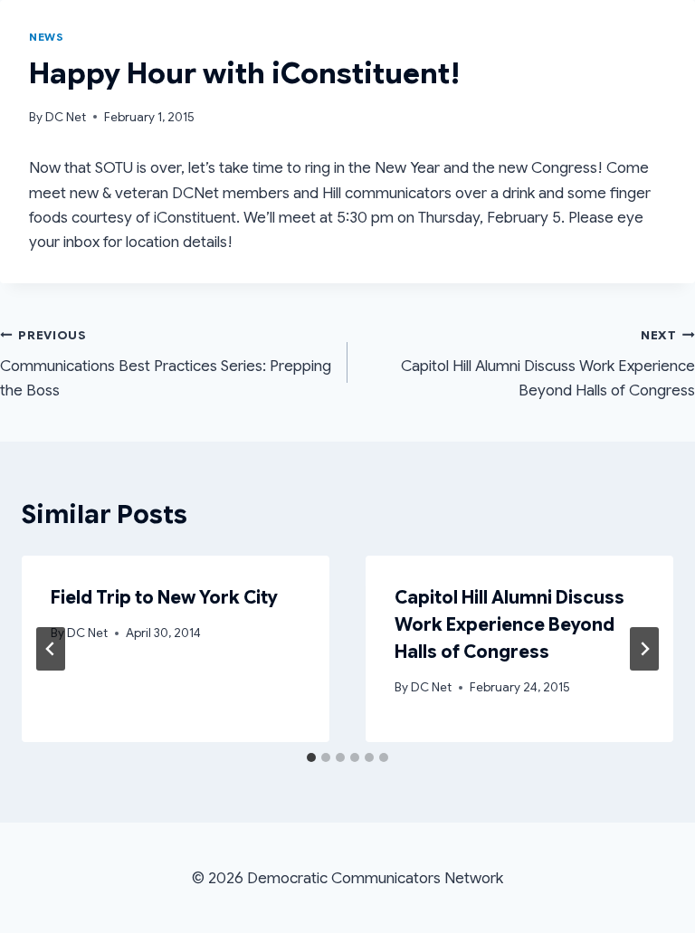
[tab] (311, 757)
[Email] (679, 45)
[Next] (644, 649)
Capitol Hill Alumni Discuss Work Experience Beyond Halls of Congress (548, 364)
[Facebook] (648, 45)
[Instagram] (587, 45)
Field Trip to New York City (164, 597)
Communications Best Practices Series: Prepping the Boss (165, 364)
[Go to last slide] (50, 649)
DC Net (65, 117)
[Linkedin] (618, 45)
